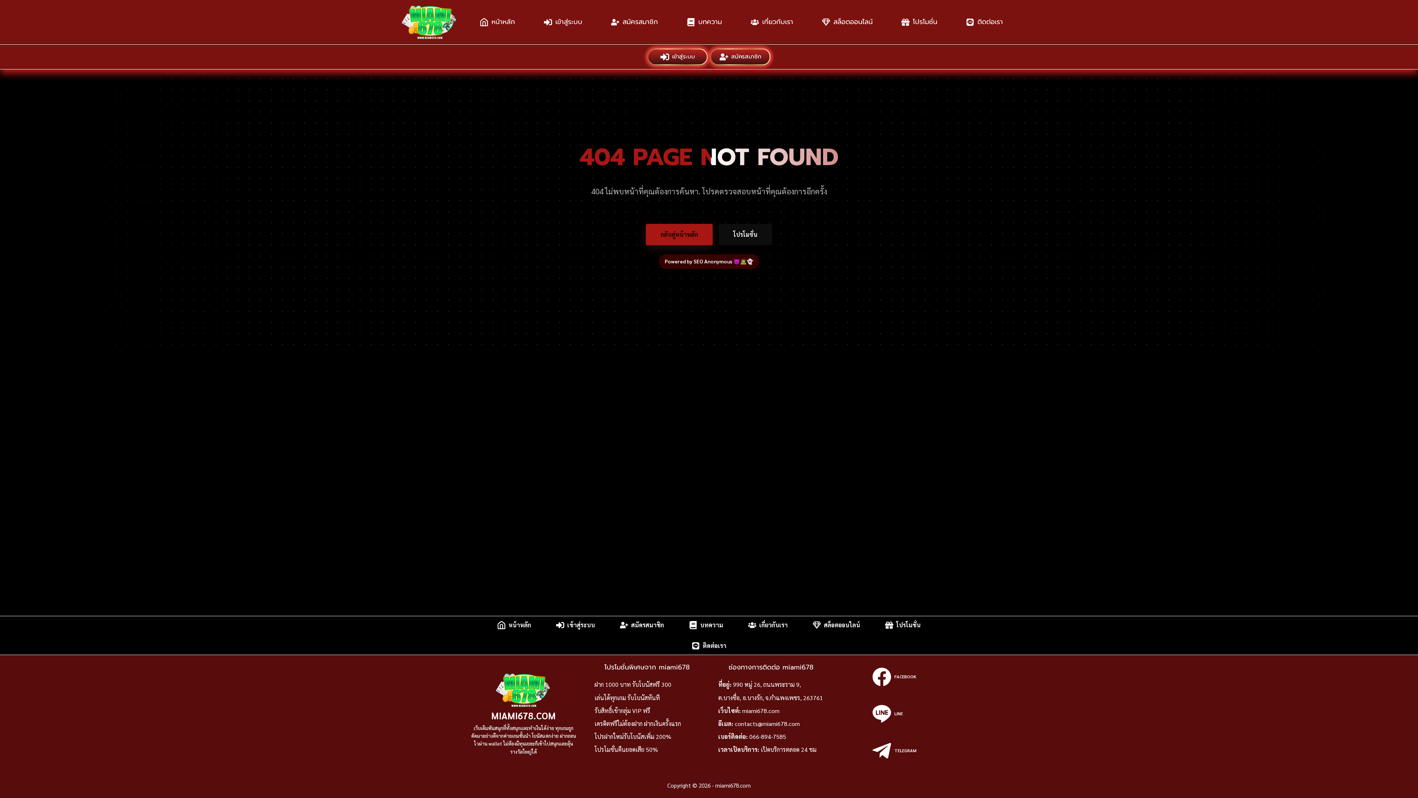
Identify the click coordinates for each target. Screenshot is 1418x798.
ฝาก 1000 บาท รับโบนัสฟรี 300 (633, 684)
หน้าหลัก (503, 22)
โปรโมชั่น (925, 22)
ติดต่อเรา (990, 22)
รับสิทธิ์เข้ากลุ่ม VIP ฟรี (622, 711)
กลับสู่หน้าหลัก (679, 234)
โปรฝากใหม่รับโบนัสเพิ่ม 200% (633, 736)
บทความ (710, 22)
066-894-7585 (767, 736)
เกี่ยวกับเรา (777, 22)
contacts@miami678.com (767, 723)
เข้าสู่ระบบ (568, 22)
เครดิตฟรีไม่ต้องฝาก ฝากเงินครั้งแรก (638, 723)
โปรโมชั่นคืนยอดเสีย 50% (626, 749)
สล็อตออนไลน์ (853, 22)
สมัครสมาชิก (640, 22)
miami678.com (523, 715)
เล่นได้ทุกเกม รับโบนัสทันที (627, 698)
